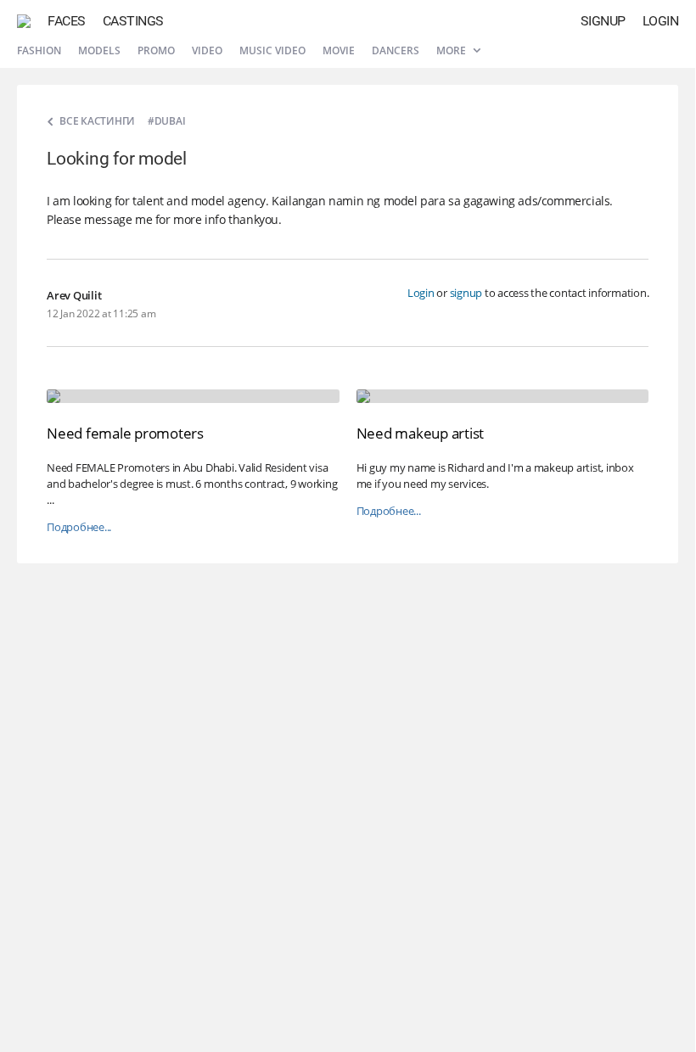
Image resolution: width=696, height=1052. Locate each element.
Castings (133, 21)
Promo (156, 50)
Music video (272, 50)
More (452, 50)
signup (466, 292)
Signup (603, 21)
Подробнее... (79, 527)
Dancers (395, 50)
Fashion (39, 50)
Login (661, 21)
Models (99, 50)
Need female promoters (125, 433)
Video (207, 50)
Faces (67, 21)
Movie (339, 50)
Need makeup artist (420, 433)
